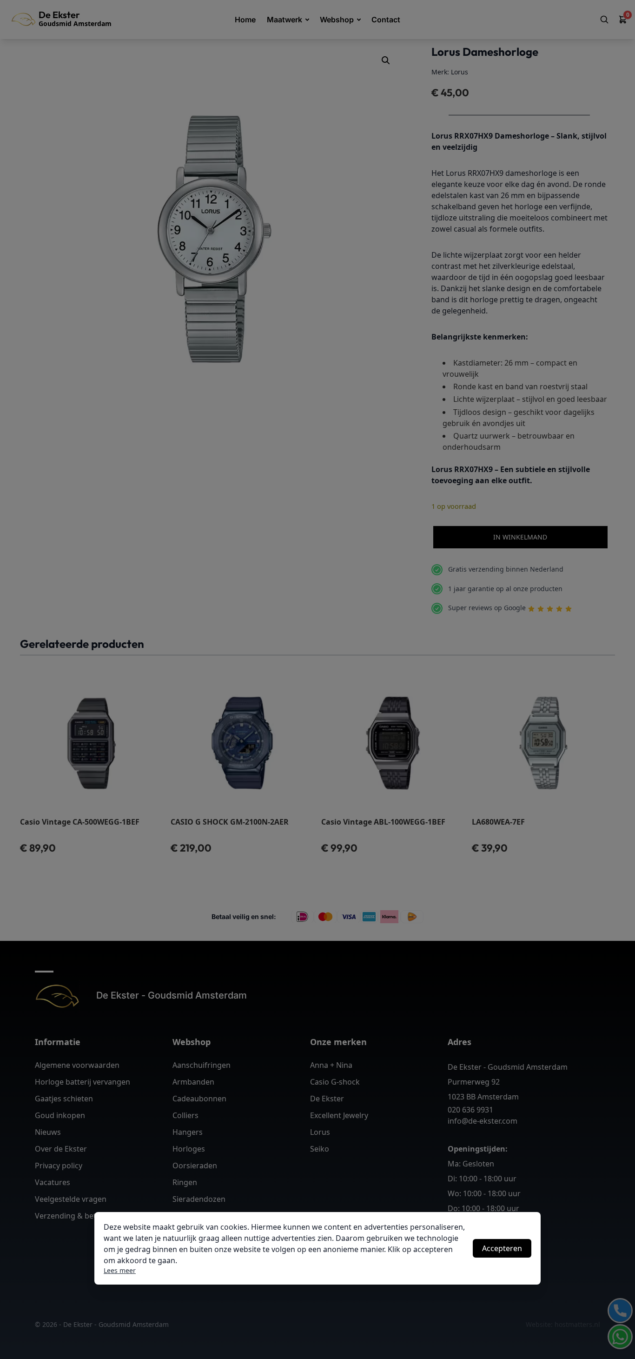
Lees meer (120, 1270)
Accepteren (502, 1248)
